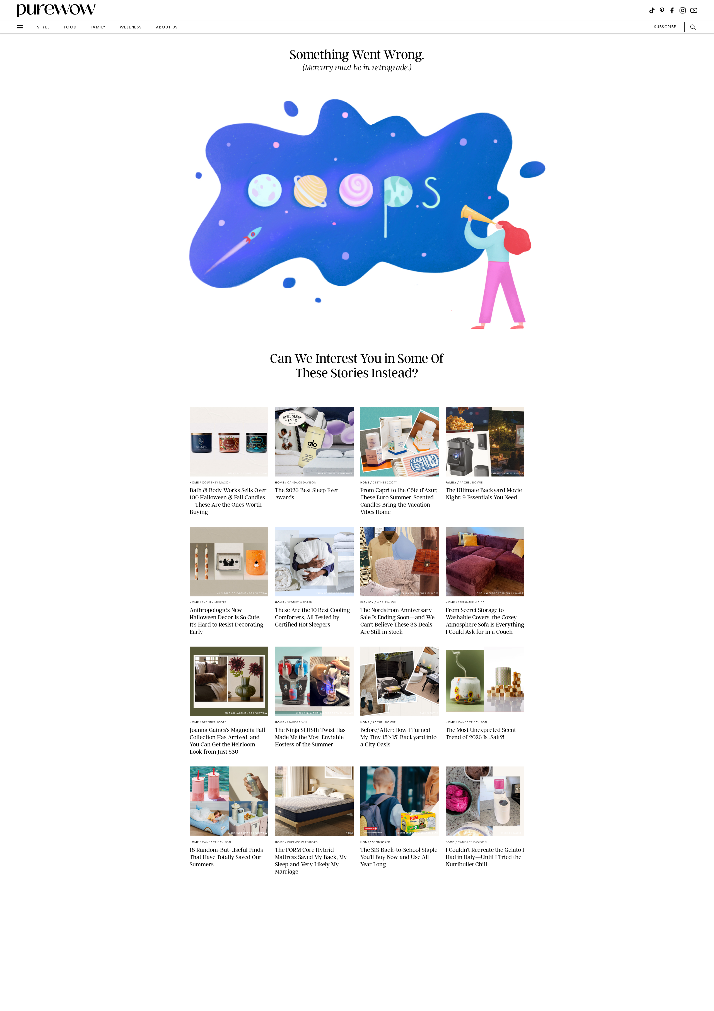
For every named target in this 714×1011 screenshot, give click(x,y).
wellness (131, 27)
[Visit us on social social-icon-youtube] (693, 10)
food (70, 27)
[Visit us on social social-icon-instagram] (682, 10)
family (98, 27)
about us (167, 27)
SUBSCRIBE (665, 27)
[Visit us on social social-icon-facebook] (672, 10)
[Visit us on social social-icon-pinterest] (662, 10)
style (43, 27)
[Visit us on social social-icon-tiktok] (652, 10)
